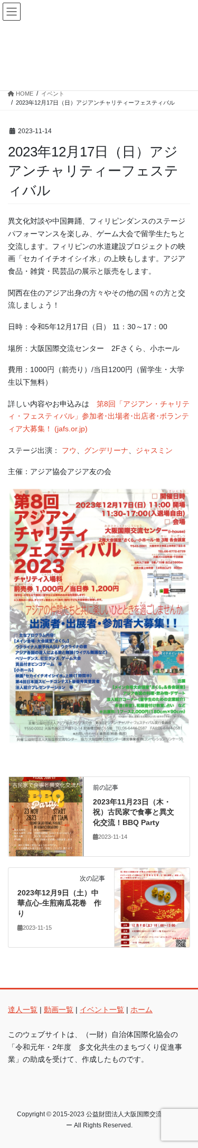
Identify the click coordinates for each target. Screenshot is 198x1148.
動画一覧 (58, 1009)
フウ (69, 450)
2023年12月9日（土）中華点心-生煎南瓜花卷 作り (59, 903)
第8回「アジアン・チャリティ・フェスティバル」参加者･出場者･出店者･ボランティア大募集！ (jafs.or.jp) (99, 416)
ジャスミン (154, 450)
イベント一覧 (102, 1009)
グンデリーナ (106, 450)
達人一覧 (22, 1009)
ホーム (141, 1009)
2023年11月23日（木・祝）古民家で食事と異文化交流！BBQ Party (133, 812)
